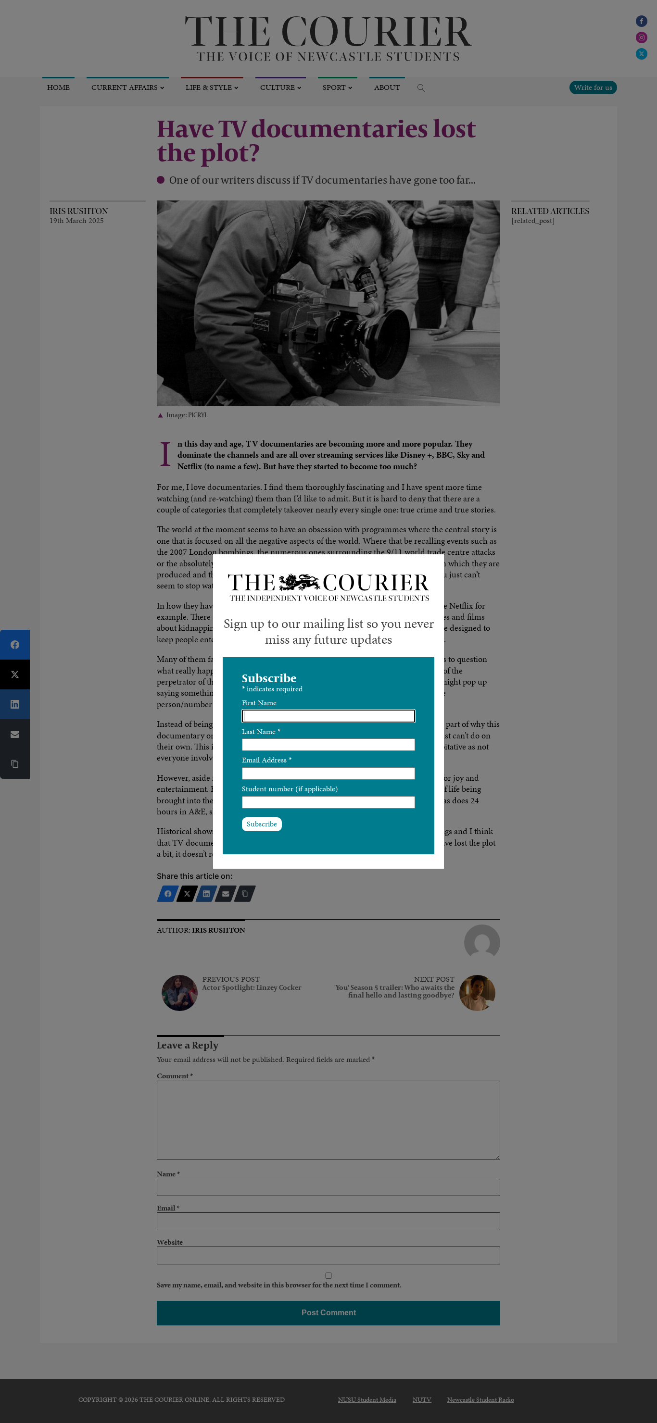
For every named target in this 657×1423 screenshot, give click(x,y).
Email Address (266, 759)
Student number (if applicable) (290, 788)
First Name (259, 702)
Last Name (261, 731)
